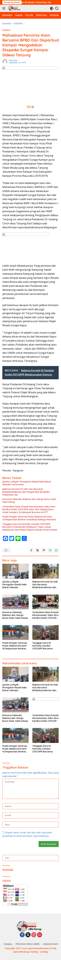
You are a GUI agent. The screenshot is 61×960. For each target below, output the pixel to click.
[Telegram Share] (50, 550)
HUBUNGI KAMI (50, 944)
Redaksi (8, 944)
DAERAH (6, 30)
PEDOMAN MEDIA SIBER (28, 944)
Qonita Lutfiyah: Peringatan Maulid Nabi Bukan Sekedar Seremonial (26, 483)
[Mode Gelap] (51, 8)
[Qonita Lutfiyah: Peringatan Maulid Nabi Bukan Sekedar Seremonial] (15, 571)
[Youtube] (39, 935)
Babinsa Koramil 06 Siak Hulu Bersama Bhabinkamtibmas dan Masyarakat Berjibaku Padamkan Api (26, 492)
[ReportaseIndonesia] (14, 8)
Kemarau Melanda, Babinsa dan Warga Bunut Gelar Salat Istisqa (29, 500)
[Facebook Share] (31, 550)
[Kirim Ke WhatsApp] (56, 550)
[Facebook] (22, 935)
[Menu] (4, 8)
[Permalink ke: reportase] (4, 61)
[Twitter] (27, 935)
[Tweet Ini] (37, 550)
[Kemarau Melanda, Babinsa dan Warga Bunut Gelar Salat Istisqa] (15, 601)
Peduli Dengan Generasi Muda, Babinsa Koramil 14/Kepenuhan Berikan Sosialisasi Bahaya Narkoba (29, 518)
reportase (13, 60)
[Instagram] (33, 935)
